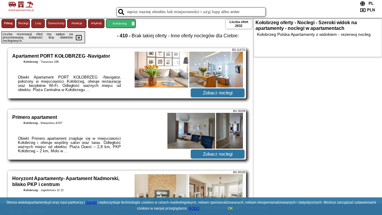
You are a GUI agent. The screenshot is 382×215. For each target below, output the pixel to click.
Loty (38, 23)
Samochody (56, 23)
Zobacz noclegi (217, 92)
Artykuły (96, 23)
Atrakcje (76, 23)
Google (91, 202)
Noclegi (23, 23)
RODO (194, 208)
